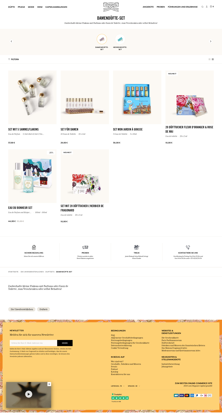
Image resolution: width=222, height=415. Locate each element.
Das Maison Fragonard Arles (174, 348)
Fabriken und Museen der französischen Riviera (183, 345)
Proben (161, 7)
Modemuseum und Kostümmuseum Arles (181, 350)
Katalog (114, 372)
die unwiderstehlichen (22, 309)
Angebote (148, 7)
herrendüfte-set (120, 48)
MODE (31, 7)
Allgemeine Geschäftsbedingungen (127, 338)
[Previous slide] (11, 41)
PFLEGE (21, 7)
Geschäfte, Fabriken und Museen (126, 364)
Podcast (114, 369)
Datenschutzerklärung (121, 345)
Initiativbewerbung (171, 364)
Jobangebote (167, 366)
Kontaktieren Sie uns (120, 374)
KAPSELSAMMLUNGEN (56, 7)
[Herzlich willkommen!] (111, 6)
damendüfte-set (101, 48)
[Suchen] (202, 7)
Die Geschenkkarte (170, 338)
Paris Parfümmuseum (172, 340)
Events (114, 366)
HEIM (39, 7)
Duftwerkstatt (168, 343)
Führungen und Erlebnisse (183, 7)
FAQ (113, 335)
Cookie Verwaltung (119, 348)
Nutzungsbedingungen (121, 340)
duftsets (43, 309)
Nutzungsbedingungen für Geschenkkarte (130, 343)
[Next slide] (210, 41)
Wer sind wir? (117, 361)
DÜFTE (11, 7)
